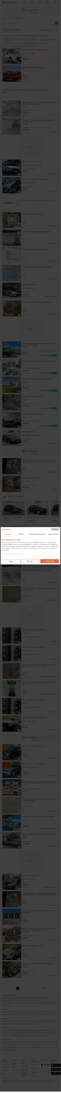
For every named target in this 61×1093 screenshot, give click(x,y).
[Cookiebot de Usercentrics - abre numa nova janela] (52, 529)
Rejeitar (11, 561)
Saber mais (29, 561)
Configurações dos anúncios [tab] (37, 534)
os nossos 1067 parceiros (13, 542)
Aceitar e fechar (49, 561)
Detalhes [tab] (21, 534)
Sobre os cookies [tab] (53, 534)
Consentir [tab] (7, 534)
